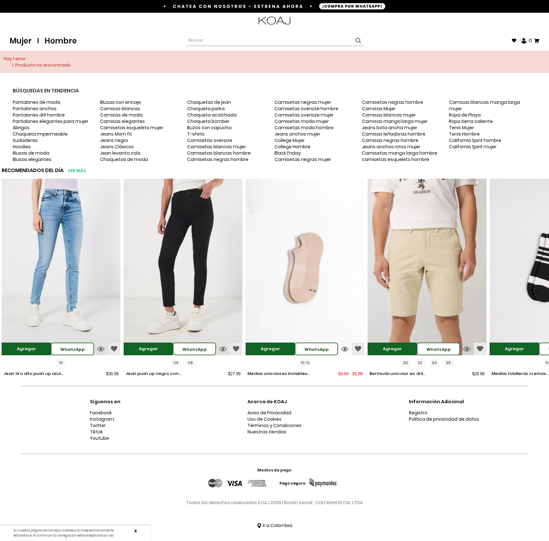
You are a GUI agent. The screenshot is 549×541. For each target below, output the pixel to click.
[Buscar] (357, 41)
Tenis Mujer (461, 127)
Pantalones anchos (35, 108)
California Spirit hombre (475, 140)
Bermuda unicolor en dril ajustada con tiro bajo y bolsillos (396, 374)
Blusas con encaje (120, 102)
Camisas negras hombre (390, 140)
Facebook (101, 413)
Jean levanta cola (120, 153)
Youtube (99, 438)
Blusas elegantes (32, 159)
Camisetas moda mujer (301, 121)
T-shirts (196, 134)
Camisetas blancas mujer (216, 147)
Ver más (77, 171)
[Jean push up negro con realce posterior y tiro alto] (183, 268)
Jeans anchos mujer (297, 134)
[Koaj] (274, 21)
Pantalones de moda (36, 102)
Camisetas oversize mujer (304, 115)
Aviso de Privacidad (269, 413)
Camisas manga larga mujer (395, 121)
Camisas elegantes (122, 121)
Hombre (60, 41)
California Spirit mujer (473, 147)
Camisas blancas (120, 108)
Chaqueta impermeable (40, 134)
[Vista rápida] (101, 349)
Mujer (21, 41)
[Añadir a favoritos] (114, 349)
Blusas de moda (31, 153)
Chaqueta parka (206, 108)
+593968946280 (522, 21)
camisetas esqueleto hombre (395, 159)
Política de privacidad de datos (444, 419)
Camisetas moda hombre (304, 127)
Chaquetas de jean (209, 102)
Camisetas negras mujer (302, 102)
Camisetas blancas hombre (219, 153)
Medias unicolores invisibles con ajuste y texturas (277, 374)
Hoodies (22, 147)
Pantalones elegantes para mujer (50, 121)
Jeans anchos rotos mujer (391, 147)
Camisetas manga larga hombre (399, 153)
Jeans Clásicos (117, 147)
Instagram (102, 419)
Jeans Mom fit (116, 134)
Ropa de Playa (465, 115)
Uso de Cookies (264, 419)
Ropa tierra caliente (471, 121)
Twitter (98, 425)
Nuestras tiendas (266, 432)
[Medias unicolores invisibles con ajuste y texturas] (305, 268)
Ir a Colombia (277, 525)
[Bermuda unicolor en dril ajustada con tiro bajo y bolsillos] (427, 268)
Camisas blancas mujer (389, 115)
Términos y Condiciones (274, 425)
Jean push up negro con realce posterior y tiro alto (154, 374)
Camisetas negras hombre (217, 159)
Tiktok (96, 432)
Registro (418, 413)
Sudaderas (25, 140)
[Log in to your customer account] (523, 40)
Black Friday (287, 153)
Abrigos (21, 127)
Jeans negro (114, 140)
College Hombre (292, 147)
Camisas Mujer (379, 108)
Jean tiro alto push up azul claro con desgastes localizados (32, 374)
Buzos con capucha (209, 127)
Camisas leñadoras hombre (393, 134)
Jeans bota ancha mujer (389, 127)
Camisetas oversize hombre (306, 108)
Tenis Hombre (464, 134)
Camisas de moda (121, 115)
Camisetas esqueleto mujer (131, 127)
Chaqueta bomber (208, 121)
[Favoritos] (514, 40)
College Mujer (289, 140)
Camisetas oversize (209, 140)
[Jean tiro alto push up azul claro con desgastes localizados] (61, 268)
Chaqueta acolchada (212, 115)
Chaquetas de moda (124, 159)
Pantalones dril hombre (39, 115)
